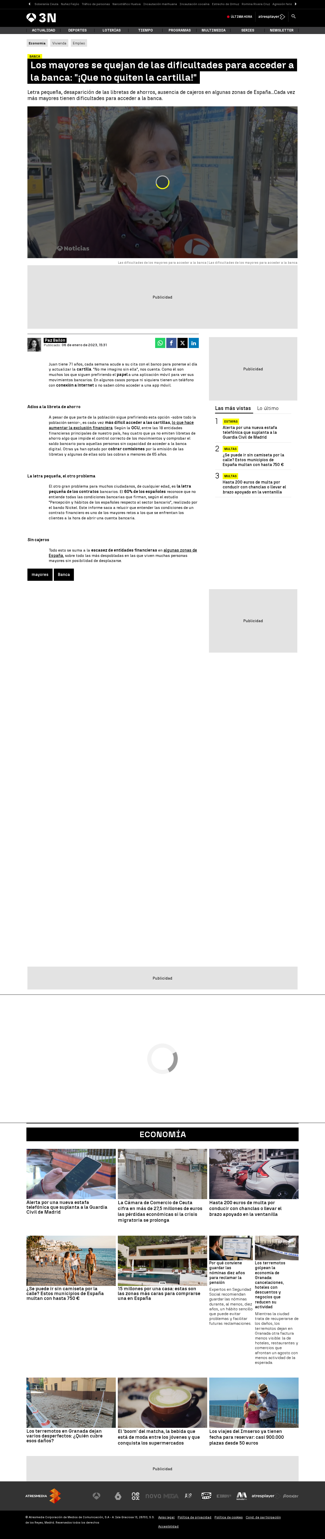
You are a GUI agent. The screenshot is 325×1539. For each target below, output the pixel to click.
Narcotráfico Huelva (126, 4)
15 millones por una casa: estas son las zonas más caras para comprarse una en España (159, 1293)
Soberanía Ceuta (46, 4)
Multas (230, 449)
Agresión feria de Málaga (290, 4)
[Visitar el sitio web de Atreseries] (188, 1496)
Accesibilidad (168, 1526)
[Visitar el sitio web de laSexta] (118, 1496)
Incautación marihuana (160, 4)
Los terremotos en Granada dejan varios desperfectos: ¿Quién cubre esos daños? (64, 1436)
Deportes (77, 30)
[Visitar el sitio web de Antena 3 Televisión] (100, 1496)
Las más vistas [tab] (233, 408)
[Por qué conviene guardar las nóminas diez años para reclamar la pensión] (231, 1248)
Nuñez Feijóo (70, 4)
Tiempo (145, 30)
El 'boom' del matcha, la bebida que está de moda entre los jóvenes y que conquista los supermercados (159, 1437)
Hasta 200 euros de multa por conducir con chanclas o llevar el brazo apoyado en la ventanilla (254, 487)
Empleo (79, 43)
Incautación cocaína (194, 4)
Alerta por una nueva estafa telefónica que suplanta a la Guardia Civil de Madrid (250, 432)
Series (247, 30)
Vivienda (59, 43)
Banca (64, 574)
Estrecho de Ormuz (225, 4)
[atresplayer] (271, 17)
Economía (162, 1134)
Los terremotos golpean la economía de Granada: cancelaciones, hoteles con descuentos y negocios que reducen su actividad (270, 1285)
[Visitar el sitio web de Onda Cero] (206, 1496)
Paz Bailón (55, 340)
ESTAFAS (231, 421)
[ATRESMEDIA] (43, 1495)
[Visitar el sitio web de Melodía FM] (241, 1496)
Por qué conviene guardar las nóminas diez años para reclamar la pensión (227, 1273)
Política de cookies (229, 1517)
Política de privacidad (195, 1517)
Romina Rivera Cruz (256, 4)
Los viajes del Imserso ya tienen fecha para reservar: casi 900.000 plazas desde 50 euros (246, 1437)
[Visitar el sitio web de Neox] (135, 1496)
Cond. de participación (263, 1517)
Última (241, 17)
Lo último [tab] (268, 408)
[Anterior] (29, 4)
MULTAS (230, 476)
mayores (39, 574)
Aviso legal (166, 1517)
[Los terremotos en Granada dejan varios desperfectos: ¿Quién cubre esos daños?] (71, 1403)
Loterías (112, 30)
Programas (180, 30)
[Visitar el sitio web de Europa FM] (224, 1496)
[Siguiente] (296, 4)
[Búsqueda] (293, 17)
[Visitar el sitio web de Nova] (153, 1496)
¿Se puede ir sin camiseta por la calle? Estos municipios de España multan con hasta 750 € (253, 460)
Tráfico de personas (96, 4)
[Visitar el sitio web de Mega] (171, 1496)
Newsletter (282, 30)
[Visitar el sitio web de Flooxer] (290, 1496)
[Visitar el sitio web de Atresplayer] (266, 1496)
